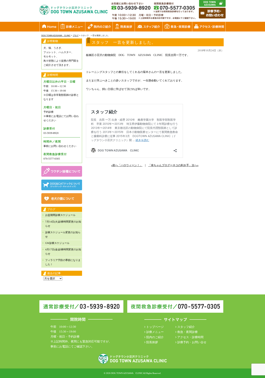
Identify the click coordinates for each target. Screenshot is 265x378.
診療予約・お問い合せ (191, 342)
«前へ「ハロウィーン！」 (126, 165)
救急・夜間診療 (187, 331)
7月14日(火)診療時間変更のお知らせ (63, 223)
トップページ (155, 326)
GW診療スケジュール (57, 243)
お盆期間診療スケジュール (60, 215)
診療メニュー (155, 331)
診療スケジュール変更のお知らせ (63, 234)
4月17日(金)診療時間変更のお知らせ (63, 251)
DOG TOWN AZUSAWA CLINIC (127, 373)
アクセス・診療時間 (190, 337)
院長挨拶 (152, 342)
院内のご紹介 (155, 337)
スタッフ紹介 (186, 326)
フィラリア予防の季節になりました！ (63, 262)
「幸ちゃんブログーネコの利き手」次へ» (173, 165)
